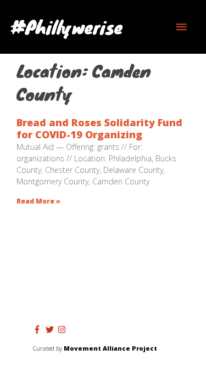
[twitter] (51, 329)
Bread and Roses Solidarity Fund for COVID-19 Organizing (99, 129)
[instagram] (63, 329)
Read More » (38, 201)
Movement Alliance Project (110, 348)
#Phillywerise (67, 26)
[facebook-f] (38, 329)
